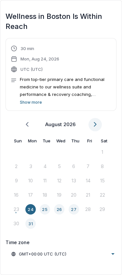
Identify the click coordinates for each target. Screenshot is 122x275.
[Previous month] (27, 124)
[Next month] (95, 124)
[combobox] (63, 253)
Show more (31, 102)
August (53, 124)
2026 (69, 124)
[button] (61, 75)
